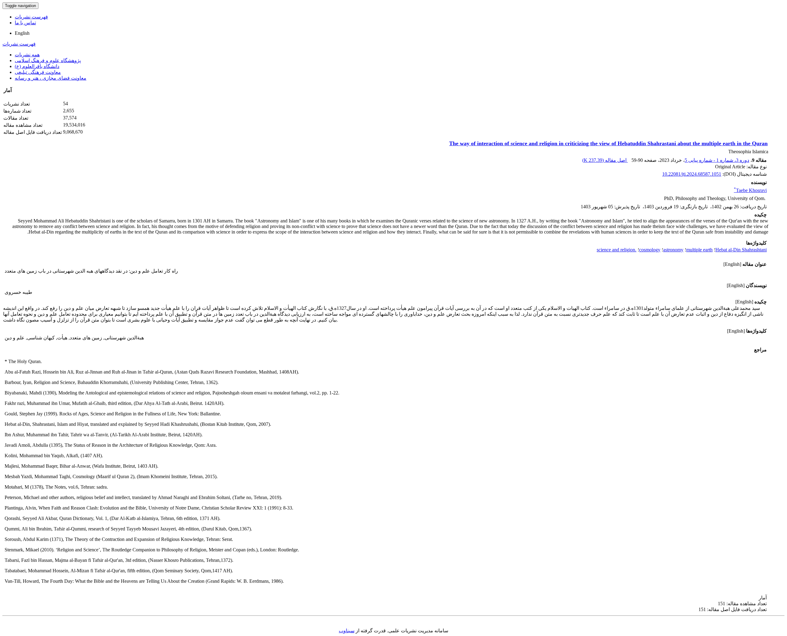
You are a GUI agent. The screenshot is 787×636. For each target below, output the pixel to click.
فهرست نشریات (31, 16)
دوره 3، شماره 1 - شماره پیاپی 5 (717, 160)
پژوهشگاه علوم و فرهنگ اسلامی (48, 60)
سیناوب (346, 630)
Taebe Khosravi (750, 190)
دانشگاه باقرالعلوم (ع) (37, 66)
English (22, 33)
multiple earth (699, 249)
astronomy (673, 249)
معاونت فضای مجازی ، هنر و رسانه (50, 78)
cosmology (649, 249)
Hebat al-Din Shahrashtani (741, 249)
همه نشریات (27, 54)
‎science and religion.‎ (616, 249)
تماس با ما (25, 22)
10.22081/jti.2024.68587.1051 (691, 174)
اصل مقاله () (605, 160)
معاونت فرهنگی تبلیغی (38, 72)
